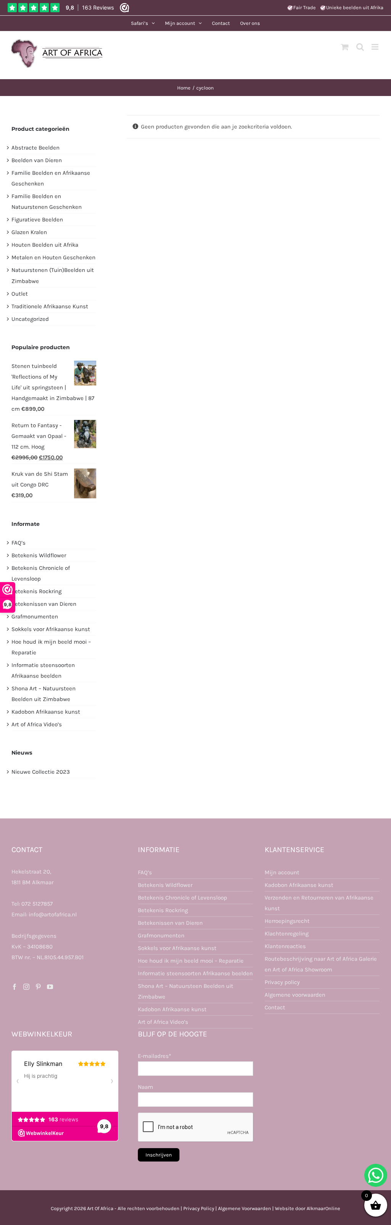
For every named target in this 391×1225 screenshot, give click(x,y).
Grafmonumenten (34, 616)
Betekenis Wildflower (38, 555)
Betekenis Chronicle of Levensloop (182, 897)
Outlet (19, 293)
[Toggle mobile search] (360, 47)
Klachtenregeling (287, 933)
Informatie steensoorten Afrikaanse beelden (195, 973)
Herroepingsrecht (287, 921)
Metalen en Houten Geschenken (53, 257)
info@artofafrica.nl (53, 914)
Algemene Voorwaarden (244, 1208)
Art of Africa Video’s (36, 724)
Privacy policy (282, 982)
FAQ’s (18, 542)
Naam (145, 1086)
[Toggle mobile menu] (376, 47)
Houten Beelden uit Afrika (44, 244)
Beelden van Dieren (36, 160)
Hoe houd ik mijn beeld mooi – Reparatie (191, 960)
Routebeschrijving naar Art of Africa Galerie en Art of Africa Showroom (321, 964)
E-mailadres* (154, 1056)
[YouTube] (50, 987)
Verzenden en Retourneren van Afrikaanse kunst (319, 903)
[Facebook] (14, 987)
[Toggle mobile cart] (345, 47)
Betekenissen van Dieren (43, 603)
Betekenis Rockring (36, 591)
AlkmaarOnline (323, 1208)
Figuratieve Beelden (37, 219)
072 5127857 (37, 903)
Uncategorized (30, 319)
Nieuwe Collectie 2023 (40, 771)
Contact (275, 1007)
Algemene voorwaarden (295, 994)
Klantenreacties (285, 946)
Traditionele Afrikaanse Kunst (49, 306)
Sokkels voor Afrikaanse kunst (50, 629)
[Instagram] (26, 987)
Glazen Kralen (29, 232)
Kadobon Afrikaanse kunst (45, 711)
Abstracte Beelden (35, 147)
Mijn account (282, 872)
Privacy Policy (198, 1208)
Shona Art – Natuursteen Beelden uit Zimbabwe (185, 991)
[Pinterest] (38, 987)
